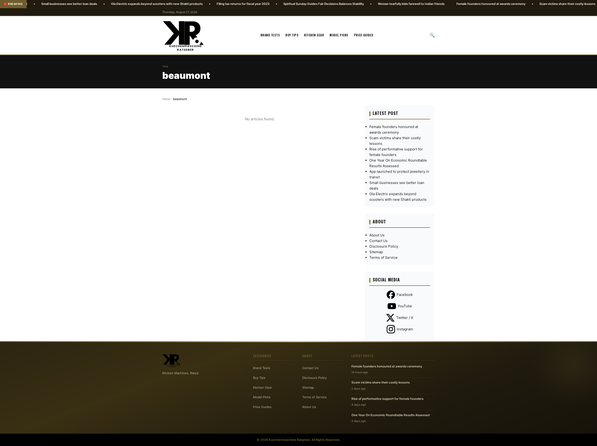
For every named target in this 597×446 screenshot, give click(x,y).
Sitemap (376, 252)
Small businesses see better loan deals (48, 4)
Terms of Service (383, 257)
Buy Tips (291, 35)
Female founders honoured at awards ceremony (469, 4)
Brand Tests (270, 35)
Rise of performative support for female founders (387, 399)
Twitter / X (404, 317)
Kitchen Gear (314, 35)
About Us (377, 235)
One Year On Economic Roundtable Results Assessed (390, 415)
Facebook (405, 294)
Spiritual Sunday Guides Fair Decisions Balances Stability (302, 4)
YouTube (405, 306)
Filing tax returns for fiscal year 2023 (221, 4)
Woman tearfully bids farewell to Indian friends (389, 4)
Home (166, 99)
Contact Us (378, 241)
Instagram (405, 329)
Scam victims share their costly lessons (546, 4)
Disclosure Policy (383, 246)
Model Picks (339, 35)
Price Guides (364, 35)
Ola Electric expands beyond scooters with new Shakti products (135, 4)
